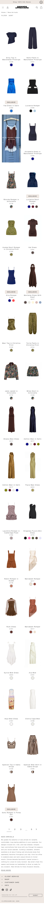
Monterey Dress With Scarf (32, 296)
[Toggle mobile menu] (3, 7)
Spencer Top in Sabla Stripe (11, 765)
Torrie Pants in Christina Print (32, 344)
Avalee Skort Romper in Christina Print (11, 248)
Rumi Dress (11, 626)
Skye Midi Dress (11, 718)
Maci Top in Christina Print (11, 344)
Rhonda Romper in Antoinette (11, 200)
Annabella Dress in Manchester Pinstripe (33, 152)
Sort (11, 15)
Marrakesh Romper (32, 578)
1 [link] (9, 829)
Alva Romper (11, 295)
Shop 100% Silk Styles (22, 2)
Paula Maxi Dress (32, 484)
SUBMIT (35, 895)
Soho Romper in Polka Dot (11, 813)
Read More (6, 870)
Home (3, 12)
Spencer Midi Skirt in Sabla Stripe (33, 765)
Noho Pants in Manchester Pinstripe (33, 58)
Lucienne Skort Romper (32, 200)
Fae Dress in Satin (11, 105)
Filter (4, 15)
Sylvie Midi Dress (11, 672)
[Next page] (36, 829)
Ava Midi (32, 672)
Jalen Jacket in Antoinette (11, 391)
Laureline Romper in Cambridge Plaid (11, 531)
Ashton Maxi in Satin (33, 438)
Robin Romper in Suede (11, 579)
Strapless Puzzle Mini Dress (32, 531)
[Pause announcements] (41, 2)
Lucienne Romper (32, 105)
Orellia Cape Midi (32, 718)
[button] (42, 7)
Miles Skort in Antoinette (33, 391)
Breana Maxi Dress (11, 438)
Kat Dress (33, 247)
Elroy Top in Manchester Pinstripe (11, 58)
